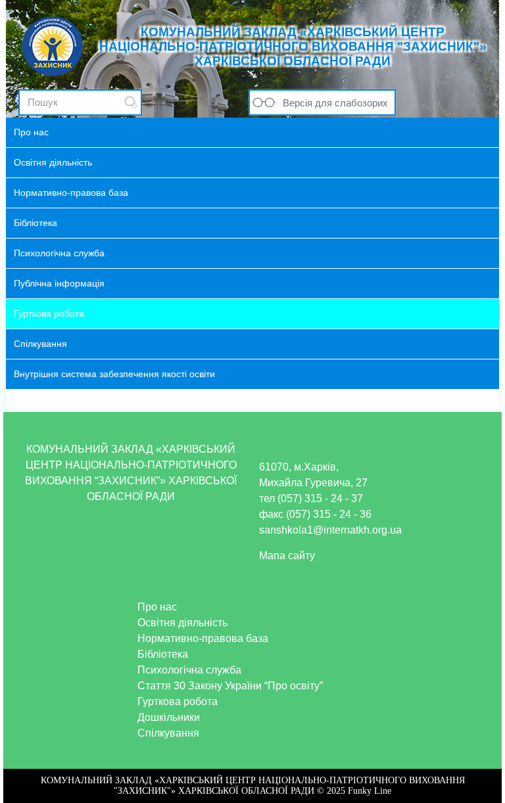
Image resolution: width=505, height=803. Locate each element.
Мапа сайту (287, 555)
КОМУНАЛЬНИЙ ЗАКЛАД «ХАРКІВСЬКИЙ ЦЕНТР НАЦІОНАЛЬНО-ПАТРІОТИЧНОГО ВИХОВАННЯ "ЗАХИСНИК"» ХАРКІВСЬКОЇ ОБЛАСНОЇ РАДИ (293, 46)
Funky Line (369, 791)
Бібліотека (162, 654)
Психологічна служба (189, 670)
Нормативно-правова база (202, 638)
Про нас (157, 606)
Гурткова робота (177, 701)
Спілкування (168, 733)
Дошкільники (168, 717)
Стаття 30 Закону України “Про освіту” (230, 685)
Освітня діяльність (182, 622)
